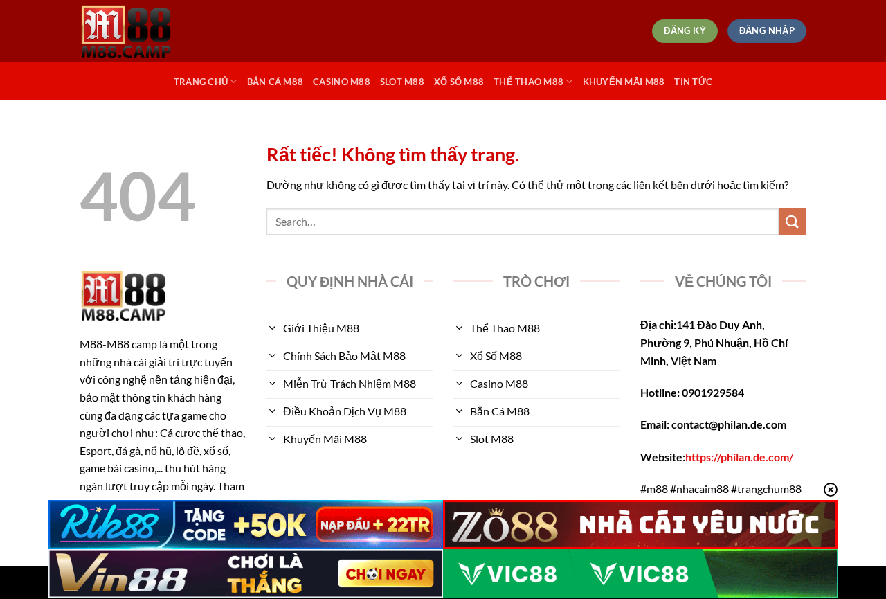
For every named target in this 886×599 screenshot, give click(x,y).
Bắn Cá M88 (275, 81)
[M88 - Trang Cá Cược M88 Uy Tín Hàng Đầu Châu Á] (149, 31)
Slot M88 (402, 81)
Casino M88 (341, 81)
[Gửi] (792, 221)
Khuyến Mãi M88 (624, 81)
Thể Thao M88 (528, 81)
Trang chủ (201, 81)
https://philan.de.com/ (739, 456)
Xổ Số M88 (459, 81)
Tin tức (693, 81)
